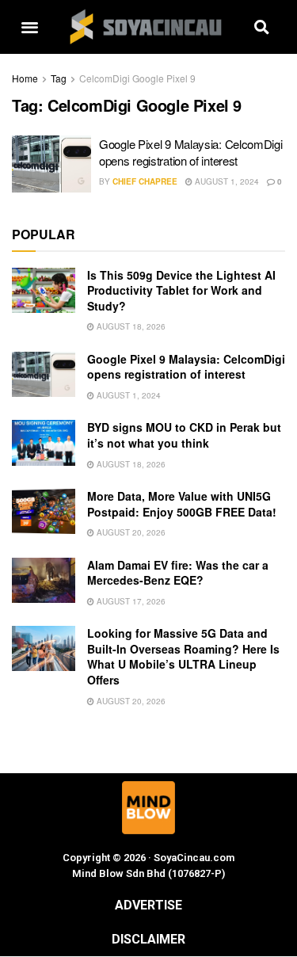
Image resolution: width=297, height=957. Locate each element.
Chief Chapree (144, 181)
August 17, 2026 (130, 601)
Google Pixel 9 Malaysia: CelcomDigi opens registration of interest (191, 152)
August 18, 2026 (130, 326)
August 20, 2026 (130, 532)
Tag (59, 78)
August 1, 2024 (225, 181)
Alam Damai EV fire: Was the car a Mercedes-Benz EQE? (177, 573)
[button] (29, 27)
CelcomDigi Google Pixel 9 (137, 78)
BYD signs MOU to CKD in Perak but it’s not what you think (184, 435)
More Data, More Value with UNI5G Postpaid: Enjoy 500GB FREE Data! (181, 504)
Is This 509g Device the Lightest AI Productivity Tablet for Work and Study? (181, 290)
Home (25, 78)
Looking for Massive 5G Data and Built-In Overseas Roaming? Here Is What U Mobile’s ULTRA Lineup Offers (183, 656)
